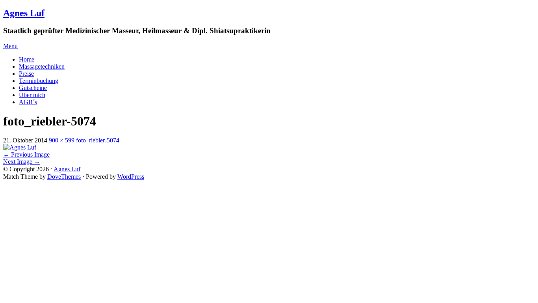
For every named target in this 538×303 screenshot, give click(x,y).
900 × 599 (61, 140)
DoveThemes (64, 176)
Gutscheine (33, 87)
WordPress (130, 176)
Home (26, 59)
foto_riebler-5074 (97, 140)
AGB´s (28, 102)
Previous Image (26, 154)
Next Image (21, 161)
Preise (26, 73)
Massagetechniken (42, 66)
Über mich (32, 95)
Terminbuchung (38, 80)
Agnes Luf (24, 13)
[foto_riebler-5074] (19, 147)
